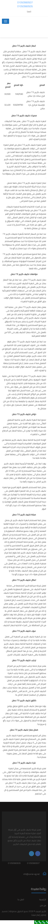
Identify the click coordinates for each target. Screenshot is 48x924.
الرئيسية (42, 899)
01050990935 (25, 6)
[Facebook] (24, 11)
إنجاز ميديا (35, 915)
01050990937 (25, 2)
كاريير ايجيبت (40, 911)
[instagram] (19, 11)
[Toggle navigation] (5, 21)
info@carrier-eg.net (31, 874)
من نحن (43, 905)
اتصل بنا (21, 899)
